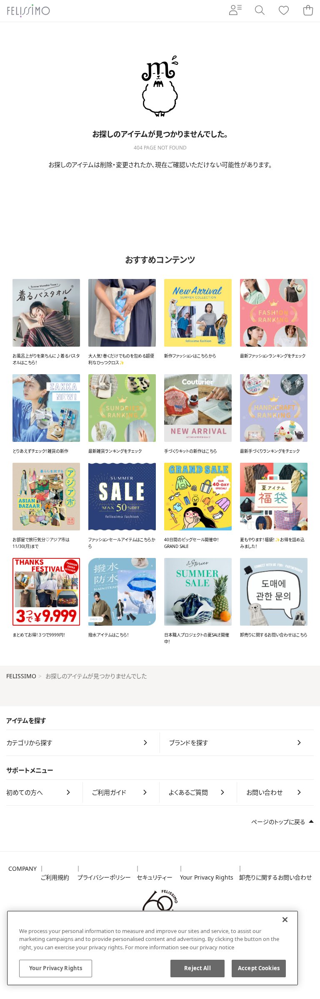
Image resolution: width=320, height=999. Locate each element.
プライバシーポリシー (104, 877)
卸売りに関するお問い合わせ (275, 877)
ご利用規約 (55, 877)
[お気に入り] (284, 11)
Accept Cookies (259, 968)
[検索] (260, 10)
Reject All (197, 968)
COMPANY (22, 868)
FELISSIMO (21, 676)
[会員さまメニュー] (235, 11)
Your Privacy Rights (206, 877)
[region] (152, 948)
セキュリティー (154, 877)
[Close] (285, 919)
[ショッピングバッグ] (308, 11)
